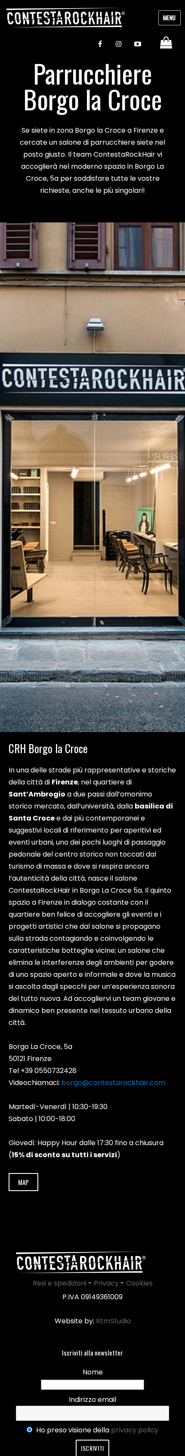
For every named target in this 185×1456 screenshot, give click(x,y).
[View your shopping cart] (167, 42)
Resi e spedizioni (59, 1283)
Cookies (139, 1283)
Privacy (106, 1283)
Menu (169, 17)
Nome (93, 1372)
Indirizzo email (92, 1399)
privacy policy (134, 1430)
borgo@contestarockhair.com (113, 1083)
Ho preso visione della (96, 1430)
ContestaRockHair (65, 17)
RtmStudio (113, 1321)
